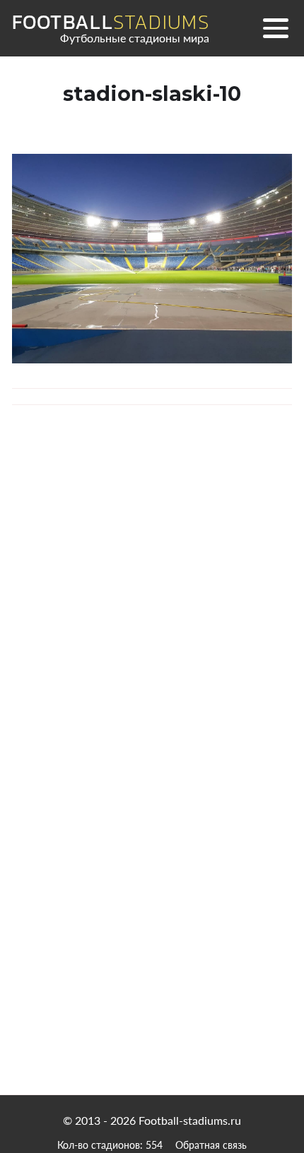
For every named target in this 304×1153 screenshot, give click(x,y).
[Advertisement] (152, 939)
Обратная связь (211, 1145)
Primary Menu (275, 28)
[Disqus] (152, 621)
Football (110, 22)
